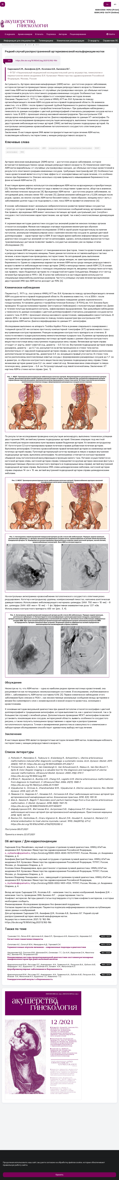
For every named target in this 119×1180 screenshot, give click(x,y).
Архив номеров (25, 34)
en (115, 4)
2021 (30, 45)
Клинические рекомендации (70, 40)
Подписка (51, 34)
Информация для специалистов (19, 40)
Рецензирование (78, 34)
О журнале (10, 34)
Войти (112, 34)
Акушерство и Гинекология (13, 45)
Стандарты (93, 40)
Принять (59, 1175)
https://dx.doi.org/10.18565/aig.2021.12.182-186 (36, 60)
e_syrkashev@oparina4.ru (17, 853)
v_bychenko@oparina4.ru (17, 883)
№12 (37, 45)
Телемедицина (46, 40)
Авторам (63, 34)
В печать (39, 34)
